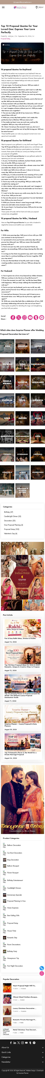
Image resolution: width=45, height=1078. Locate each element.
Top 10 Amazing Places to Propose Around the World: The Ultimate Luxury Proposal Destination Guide (22, 695)
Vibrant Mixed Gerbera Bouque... (25, 997)
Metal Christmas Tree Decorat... (25, 1030)
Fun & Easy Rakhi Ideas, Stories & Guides (20, 638)
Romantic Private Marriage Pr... (24, 1020)
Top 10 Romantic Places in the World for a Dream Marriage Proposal (20, 754)
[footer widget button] (22, 1047)
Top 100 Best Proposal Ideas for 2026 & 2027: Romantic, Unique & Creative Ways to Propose (22, 666)
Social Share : (3, 317)
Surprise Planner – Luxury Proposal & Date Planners (21, 725)
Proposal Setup (5, 39)
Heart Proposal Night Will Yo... (24, 986)
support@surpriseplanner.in (24, 2)
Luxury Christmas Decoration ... (24, 1008)
